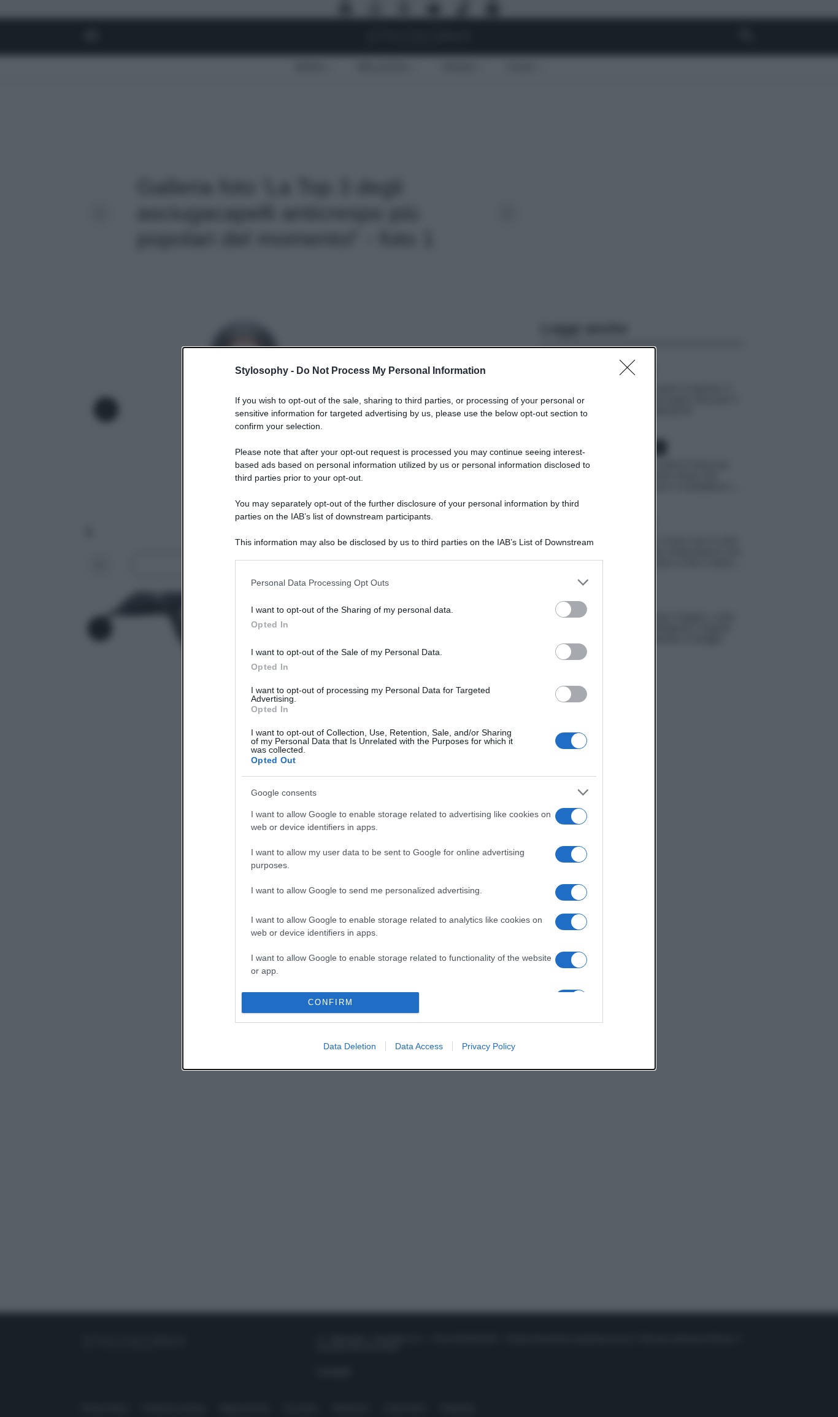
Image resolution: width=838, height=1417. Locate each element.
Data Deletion (349, 1046)
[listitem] (419, 582)
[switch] (571, 609)
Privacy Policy (488, 1046)
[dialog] (419, 708)
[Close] (631, 371)
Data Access (419, 1046)
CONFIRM (330, 1002)
